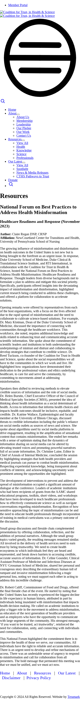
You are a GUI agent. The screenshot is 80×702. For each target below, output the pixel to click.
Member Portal (17, 5)
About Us (22, 117)
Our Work (23, 132)
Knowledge (24, 150)
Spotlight (22, 169)
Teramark (73, 697)
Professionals (24, 157)
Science (21, 154)
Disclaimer (11, 677)
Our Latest (15, 161)
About (12, 113)
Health (20, 146)
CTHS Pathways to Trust (32, 176)
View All (22, 143)
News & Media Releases (32, 172)
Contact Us (23, 135)
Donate (13, 180)
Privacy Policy (38, 677)
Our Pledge (23, 128)
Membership (24, 120)
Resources (15, 139)
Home (12, 109)
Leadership (23, 124)
